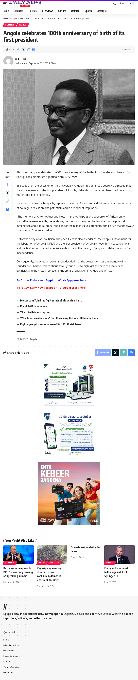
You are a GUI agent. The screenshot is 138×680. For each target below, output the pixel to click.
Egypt (42, 563)
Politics (10, 25)
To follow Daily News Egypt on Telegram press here (51, 287)
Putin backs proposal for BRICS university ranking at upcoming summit (18, 572)
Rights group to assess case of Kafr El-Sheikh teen (50, 324)
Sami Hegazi (21, 58)
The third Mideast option (35, 312)
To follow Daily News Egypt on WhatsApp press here (51, 280)
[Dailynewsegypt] (25, 3)
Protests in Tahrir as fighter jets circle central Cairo (51, 300)
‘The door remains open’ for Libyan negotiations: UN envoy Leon (59, 318)
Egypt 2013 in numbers (33, 306)
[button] (6, 3)
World (22, 25)
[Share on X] (23, 49)
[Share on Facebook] (17, 49)
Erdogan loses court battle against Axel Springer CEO (116, 572)
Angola (33, 339)
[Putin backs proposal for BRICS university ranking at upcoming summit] (18, 554)
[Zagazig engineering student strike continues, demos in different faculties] (52, 554)
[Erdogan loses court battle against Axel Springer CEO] (119, 554)
